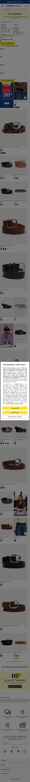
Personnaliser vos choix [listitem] (15, 416)
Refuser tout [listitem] (15, 412)
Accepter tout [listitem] (15, 408)
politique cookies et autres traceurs (14, 403)
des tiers (15, 386)
